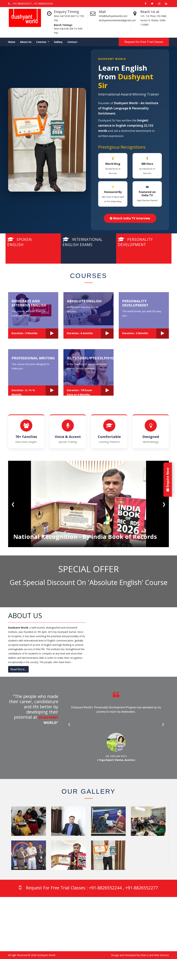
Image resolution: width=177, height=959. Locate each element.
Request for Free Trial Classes (143, 42)
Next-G (144, 955)
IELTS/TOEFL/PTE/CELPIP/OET (92, 358)
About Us (25, 42)
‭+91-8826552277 (59, 928)
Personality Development (135, 303)
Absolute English (84, 301)
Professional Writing (33, 358)
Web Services (161, 955)
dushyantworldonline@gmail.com (68, 939)
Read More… (18, 669)
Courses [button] (41, 42)
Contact (72, 42)
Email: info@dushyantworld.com (67, 934)
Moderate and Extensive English (29, 303)
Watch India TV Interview (131, 218)
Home (11, 42)
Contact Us (139, 929)
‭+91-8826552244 (59, 919)
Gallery (58, 42)
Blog (135, 920)
